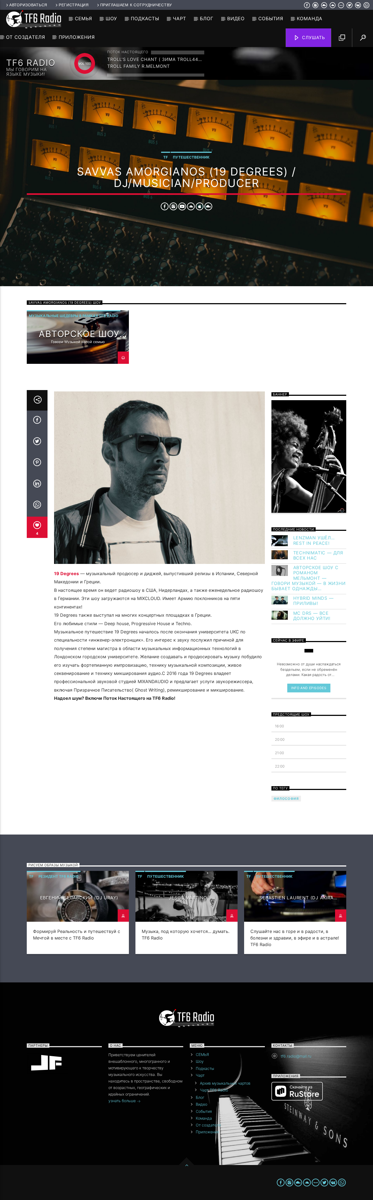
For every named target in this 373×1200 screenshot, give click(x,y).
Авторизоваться (28, 5)
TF (165, 157)
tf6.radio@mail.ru (296, 1056)
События (270, 18)
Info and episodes (308, 688)
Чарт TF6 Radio (214, 1090)
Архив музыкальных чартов (225, 1083)
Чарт (179, 18)
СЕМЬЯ (83, 18)
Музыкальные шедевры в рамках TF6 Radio (73, 316)
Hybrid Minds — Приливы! (313, 601)
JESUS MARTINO (188, 897)
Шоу (111, 18)
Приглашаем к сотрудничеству (136, 5)
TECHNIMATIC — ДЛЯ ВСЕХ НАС (318, 555)
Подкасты (145, 18)
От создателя (25, 37)
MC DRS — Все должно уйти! (312, 616)
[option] (77, 337)
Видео (236, 18)
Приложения (77, 37)
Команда (309, 18)
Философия (286, 799)
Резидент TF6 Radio (58, 876)
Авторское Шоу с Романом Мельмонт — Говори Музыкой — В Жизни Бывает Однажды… (308, 578)
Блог (206, 18)
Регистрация (74, 5)
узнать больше (122, 1100)
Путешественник (191, 157)
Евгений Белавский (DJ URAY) (79, 897)
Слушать (313, 37)
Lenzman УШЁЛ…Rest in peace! (314, 540)
